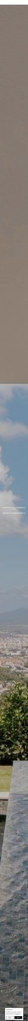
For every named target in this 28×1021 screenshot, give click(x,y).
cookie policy (18, 1014)
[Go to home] (5, 2)
